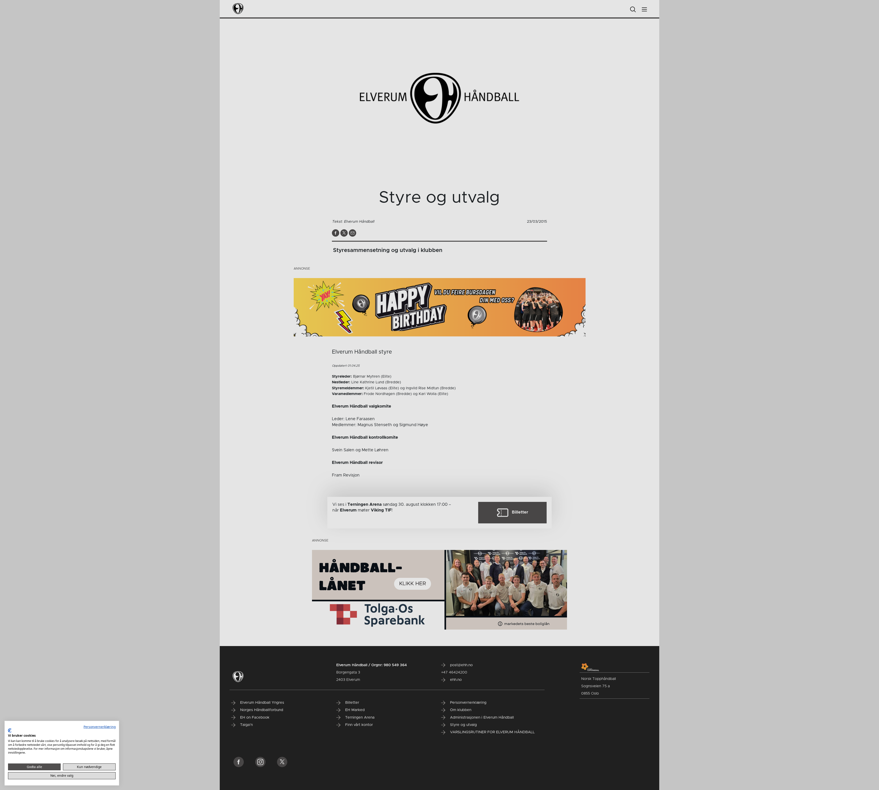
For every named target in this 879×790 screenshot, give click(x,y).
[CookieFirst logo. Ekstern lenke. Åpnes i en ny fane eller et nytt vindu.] (9, 730)
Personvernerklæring (100, 727)
